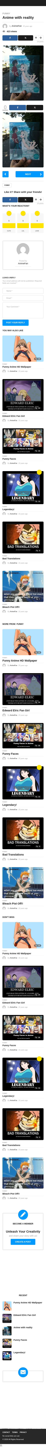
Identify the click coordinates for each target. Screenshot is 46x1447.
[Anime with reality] (7, 1331)
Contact (6, 1432)
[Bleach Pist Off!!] (23, 586)
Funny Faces (9, 459)
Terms (15, 1432)
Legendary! (8, 509)
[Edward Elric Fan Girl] (23, 395)
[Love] (39, 472)
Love (37, 231)
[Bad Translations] (23, 537)
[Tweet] (34, 107)
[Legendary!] (23, 487)
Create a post (23, 1242)
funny (7, 185)
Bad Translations (11, 558)
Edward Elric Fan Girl (13, 416)
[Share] (17, 107)
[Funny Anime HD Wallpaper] (23, 348)
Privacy (23, 1432)
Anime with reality (22, 1327)
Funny (6, 13)
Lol (23, 231)
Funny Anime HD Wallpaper (16, 367)
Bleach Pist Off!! (11, 607)
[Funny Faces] (23, 441)
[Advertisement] (23, 1271)
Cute (9, 231)
